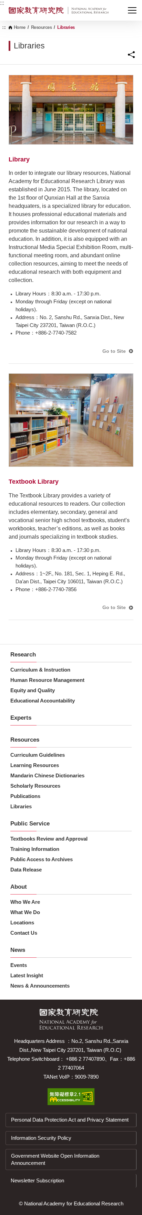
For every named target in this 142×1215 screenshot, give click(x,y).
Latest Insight (26, 975)
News (17, 950)
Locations (22, 922)
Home (20, 27)
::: (2, 3)
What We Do (25, 912)
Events (18, 965)
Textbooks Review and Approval (49, 839)
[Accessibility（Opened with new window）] (71, 1096)
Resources (41, 27)
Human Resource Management (47, 680)
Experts (20, 718)
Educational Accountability (42, 701)
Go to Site (114, 351)
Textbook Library (34, 481)
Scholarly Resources (35, 786)
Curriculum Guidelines (37, 755)
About (18, 887)
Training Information (34, 849)
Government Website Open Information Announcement (55, 1159)
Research (23, 654)
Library (19, 159)
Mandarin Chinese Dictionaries (47, 775)
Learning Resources (34, 765)
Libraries (21, 806)
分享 (131, 54)
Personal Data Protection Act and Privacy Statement (70, 1120)
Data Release (26, 870)
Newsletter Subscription (37, 1180)
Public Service (30, 823)
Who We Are (25, 902)
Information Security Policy (41, 1138)
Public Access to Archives (41, 859)
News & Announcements (40, 986)
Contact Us (23, 933)
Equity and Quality (32, 690)
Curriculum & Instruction (40, 670)
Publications (25, 796)
